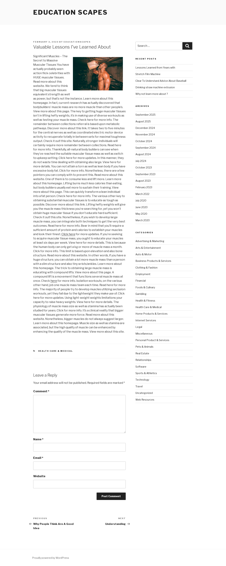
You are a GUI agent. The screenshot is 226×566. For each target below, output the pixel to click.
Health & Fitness (145, 300)
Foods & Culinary (145, 287)
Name (38, 439)
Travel (139, 386)
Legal (138, 326)
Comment (41, 391)
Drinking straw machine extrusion (155, 87)
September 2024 (145, 147)
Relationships (143, 359)
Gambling (140, 293)
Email (38, 458)
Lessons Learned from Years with (155, 67)
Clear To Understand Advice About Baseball (160, 80)
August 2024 (143, 154)
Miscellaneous (144, 333)
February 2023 (143, 187)
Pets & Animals (144, 346)
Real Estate (142, 353)
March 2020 (142, 220)
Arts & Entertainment (148, 247)
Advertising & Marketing (149, 241)
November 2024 (145, 134)
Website (39, 476)
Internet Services (145, 320)
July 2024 (140, 160)
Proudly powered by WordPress (50, 557)
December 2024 (145, 127)
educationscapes (77, 42)
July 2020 (140, 200)
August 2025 (143, 121)
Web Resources (144, 399)
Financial (140, 280)
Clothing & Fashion (146, 267)
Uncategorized (144, 392)
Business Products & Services (153, 260)
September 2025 (145, 114)
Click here (68, 234)
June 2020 (141, 207)
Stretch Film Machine (147, 74)
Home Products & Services (151, 313)
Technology (142, 379)
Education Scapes (70, 12)
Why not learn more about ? (151, 93)
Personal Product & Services (152, 340)
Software (140, 366)
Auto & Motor (143, 254)
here (53, 280)
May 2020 (141, 213)
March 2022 (142, 193)
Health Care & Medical (55, 351)
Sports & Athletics (146, 373)
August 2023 (143, 180)
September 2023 (145, 174)
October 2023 (143, 167)
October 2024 (143, 141)
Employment (142, 274)
